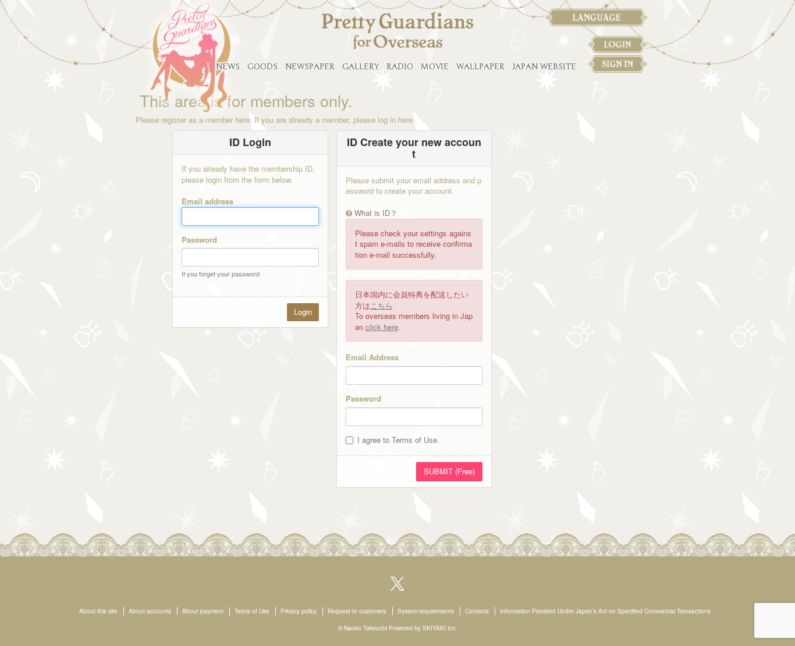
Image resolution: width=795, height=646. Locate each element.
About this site (98, 611)
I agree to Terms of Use (397, 439)
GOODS (262, 67)
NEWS (228, 67)
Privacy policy (299, 611)
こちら (381, 305)
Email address (207, 201)
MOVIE (435, 67)
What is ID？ (376, 212)
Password (199, 240)
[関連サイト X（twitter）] (397, 582)
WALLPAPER (480, 67)
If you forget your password (221, 273)
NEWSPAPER (310, 67)
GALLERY (360, 67)
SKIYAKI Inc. (440, 628)
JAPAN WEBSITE (544, 67)
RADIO (399, 67)
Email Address (372, 357)
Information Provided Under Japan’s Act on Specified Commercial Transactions (605, 611)
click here (381, 326)
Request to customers (357, 611)
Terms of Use (252, 611)
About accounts (150, 611)
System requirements (426, 611)
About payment (202, 611)
